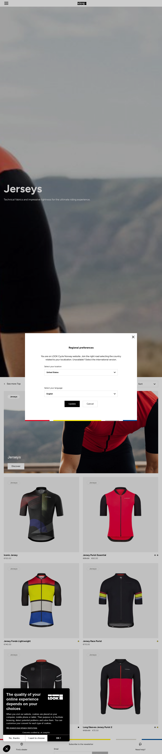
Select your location (53, 366)
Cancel (90, 404)
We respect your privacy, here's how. (21, 728)
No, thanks (14, 738)
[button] (6, 748)
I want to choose (36, 738)
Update (72, 404)
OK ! (58, 738)
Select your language (53, 388)
